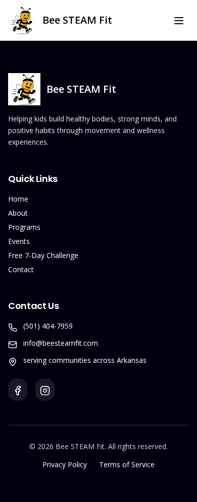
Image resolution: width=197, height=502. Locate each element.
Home (18, 199)
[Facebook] (17, 390)
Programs (24, 227)
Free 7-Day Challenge (43, 255)
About (18, 213)
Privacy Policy (64, 464)
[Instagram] (45, 390)
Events (19, 241)
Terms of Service (127, 464)
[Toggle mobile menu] (179, 20)
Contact (21, 269)
